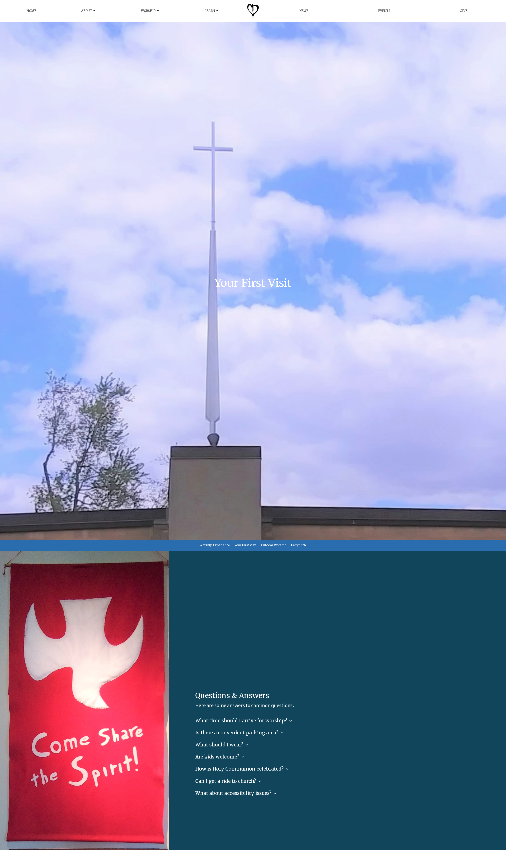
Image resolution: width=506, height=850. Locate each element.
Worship (148, 11)
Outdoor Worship (273, 545)
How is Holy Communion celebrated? (242, 769)
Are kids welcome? (220, 757)
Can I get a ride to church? (228, 781)
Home (31, 11)
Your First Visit (245, 545)
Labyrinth (298, 545)
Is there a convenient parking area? (239, 733)
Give (463, 11)
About (86, 11)
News (303, 11)
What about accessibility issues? (236, 793)
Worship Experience (215, 545)
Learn (210, 11)
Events (384, 11)
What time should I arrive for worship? (244, 721)
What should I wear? (222, 745)
